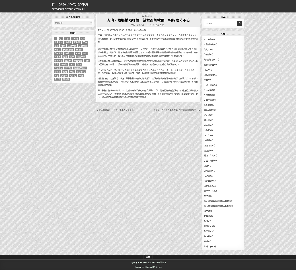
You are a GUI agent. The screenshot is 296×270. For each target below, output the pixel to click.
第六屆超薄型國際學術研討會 (217, 206)
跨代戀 (207, 231)
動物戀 (77, 42)
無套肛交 (78, 60)
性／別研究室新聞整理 (70, 4)
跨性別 (73, 75)
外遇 (63, 45)
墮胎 (56, 45)
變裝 (72, 71)
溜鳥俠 (68, 60)
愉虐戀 (207, 150)
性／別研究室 (138, 25)
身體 (81, 75)
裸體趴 (57, 71)
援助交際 (81, 56)
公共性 (68, 42)
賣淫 (56, 75)
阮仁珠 (57, 79)
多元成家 (208, 90)
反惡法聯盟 (209, 64)
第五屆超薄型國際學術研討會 (217, 201)
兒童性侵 (58, 42)
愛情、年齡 (209, 155)
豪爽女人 (81, 71)
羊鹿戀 (64, 64)
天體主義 (72, 45)
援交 (72, 56)
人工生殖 (208, 39)
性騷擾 (207, 140)
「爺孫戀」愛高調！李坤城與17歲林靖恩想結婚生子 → (176, 110)
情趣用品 (208, 145)
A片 (60, 38)
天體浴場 (83, 45)
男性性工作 (209, 191)
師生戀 (207, 125)
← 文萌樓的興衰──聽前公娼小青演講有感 (115, 110)
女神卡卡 (69, 53)
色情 (79, 64)
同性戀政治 (209, 75)
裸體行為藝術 (80, 68)
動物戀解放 (209, 59)
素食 (56, 64)
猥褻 (87, 60)
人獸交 (75, 38)
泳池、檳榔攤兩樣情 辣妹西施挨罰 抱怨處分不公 (148, 20)
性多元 (207, 130)
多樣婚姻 (208, 95)
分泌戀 (207, 54)
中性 (67, 38)
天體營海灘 (68, 49)
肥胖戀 (207, 216)
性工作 (57, 56)
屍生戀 (207, 120)
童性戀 (207, 196)
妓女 (85, 53)
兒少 (83, 38)
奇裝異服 (58, 53)
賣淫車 (64, 75)
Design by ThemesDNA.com (148, 267)
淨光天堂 (58, 60)
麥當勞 (66, 79)
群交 (72, 64)
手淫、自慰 (209, 160)
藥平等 (68, 68)
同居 (206, 70)
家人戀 (207, 115)
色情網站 (58, 68)
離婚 (206, 241)
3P (55, 38)
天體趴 (79, 49)
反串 (85, 42)
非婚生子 (208, 246)
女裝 (78, 53)
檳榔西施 (148, 16)
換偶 (65, 56)
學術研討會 (209, 110)
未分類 (207, 176)
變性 (65, 71)
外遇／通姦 (209, 85)
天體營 (57, 49)
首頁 (148, 257)
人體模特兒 (209, 44)
